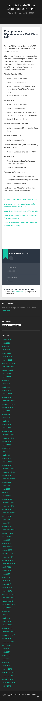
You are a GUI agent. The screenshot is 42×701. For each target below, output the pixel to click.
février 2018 (7, 625)
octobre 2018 (8, 601)
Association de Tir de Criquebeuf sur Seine (21, 7)
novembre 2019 (9, 557)
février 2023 (7, 462)
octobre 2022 (8, 475)
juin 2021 (6, 520)
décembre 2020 (9, 530)
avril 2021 (6, 523)
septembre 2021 (9, 513)
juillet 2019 (7, 571)
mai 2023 (6, 452)
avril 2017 (6, 659)
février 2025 (7, 394)
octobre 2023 (8, 441)
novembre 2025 (9, 367)
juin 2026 (6, 343)
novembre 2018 (9, 598)
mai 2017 (6, 655)
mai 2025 (6, 384)
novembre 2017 (9, 635)
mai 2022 (6, 489)
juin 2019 (6, 574)
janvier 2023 (7, 465)
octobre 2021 (8, 509)
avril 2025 (6, 387)
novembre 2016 (9, 676)
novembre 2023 (9, 438)
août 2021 (7, 516)
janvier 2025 (7, 397)
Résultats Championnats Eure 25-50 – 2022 (20, 200)
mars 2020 (7, 543)
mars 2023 (7, 458)
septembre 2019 (9, 564)
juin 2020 (6, 540)
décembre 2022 (9, 469)
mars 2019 (7, 584)
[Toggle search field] (38, 21)
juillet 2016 (7, 686)
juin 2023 (6, 448)
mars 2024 (7, 424)
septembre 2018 (9, 605)
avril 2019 (6, 581)
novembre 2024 (9, 404)
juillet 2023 (7, 445)
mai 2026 (6, 346)
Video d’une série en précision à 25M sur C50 (21, 211)
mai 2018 (6, 615)
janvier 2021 (7, 526)
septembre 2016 (9, 683)
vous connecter (19, 292)
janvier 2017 (7, 669)
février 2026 (7, 357)
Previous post (12, 277)
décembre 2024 (9, 401)
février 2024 (7, 428)
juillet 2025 (7, 377)
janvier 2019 (7, 591)
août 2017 (7, 645)
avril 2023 (6, 455)
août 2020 (7, 537)
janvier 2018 (7, 628)
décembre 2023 (9, 435)
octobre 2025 (8, 370)
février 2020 (7, 547)
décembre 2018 (9, 594)
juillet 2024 (7, 411)
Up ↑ (38, 697)
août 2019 (7, 567)
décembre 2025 (9, 363)
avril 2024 (6, 421)
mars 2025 (7, 390)
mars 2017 (7, 662)
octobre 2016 (8, 679)
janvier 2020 (7, 550)
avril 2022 (6, 492)
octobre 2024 (8, 407)
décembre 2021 (9, 503)
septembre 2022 (9, 479)
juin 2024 (6, 414)
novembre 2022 (9, 472)
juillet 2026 (7, 340)
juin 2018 (6, 611)
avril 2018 (6, 618)
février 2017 (7, 666)
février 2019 (7, 588)
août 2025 (7, 374)
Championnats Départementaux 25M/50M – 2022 (21, 34)
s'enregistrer (6, 310)
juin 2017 (6, 652)
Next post (10, 281)
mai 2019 (6, 577)
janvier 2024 (7, 431)
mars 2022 (7, 496)
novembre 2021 (9, 506)
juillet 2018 (7, 608)
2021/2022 (11, 271)
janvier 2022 (7, 499)
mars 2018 (7, 622)
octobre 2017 (8, 638)
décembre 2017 (9, 632)
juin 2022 (6, 486)
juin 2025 (6, 380)
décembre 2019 (9, 554)
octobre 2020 (8, 533)
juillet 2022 (7, 482)
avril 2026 (6, 350)
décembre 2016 (9, 672)
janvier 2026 (7, 360)
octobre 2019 (8, 560)
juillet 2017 (7, 649)
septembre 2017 (9, 642)
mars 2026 (7, 353)
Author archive (11, 258)
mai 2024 (6, 418)
